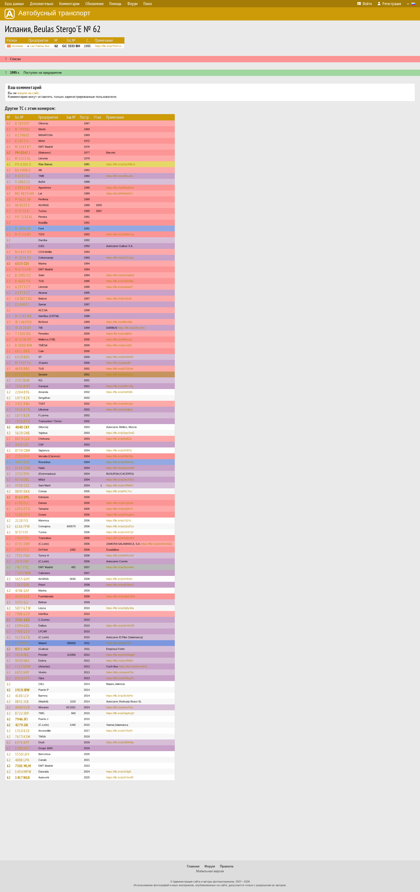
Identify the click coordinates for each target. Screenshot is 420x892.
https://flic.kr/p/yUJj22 (119, 345)
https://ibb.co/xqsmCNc (120, 672)
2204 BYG (22, 392)
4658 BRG (22, 368)
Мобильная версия (210, 871)
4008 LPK (22, 759)
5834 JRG (22, 654)
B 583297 (22, 123)
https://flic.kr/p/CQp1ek (119, 502)
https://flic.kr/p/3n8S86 (119, 392)
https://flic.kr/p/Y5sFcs (108, 46)
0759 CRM (22, 450)
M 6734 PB (23, 269)
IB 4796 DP (23, 339)
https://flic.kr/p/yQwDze (120, 526)
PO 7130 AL (24, 216)
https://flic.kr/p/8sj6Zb (118, 438)
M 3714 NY (23, 234)
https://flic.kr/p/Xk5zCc (119, 374)
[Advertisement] (210, 823)
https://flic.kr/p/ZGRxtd (119, 368)
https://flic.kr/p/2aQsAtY (120, 538)
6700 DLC (22, 503)
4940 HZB (22, 707)
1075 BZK (22, 397)
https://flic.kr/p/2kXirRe (119, 695)
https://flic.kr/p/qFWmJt (119, 584)
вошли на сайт (28, 93)
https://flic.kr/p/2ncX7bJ (120, 479)
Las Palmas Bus (40, 46)
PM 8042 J (22, 152)
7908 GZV (22, 613)
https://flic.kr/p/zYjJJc (118, 520)
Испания (17, 46)
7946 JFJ (21, 719)
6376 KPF (22, 742)
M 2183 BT (23, 146)
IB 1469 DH (23, 321)
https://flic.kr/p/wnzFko (119, 707)
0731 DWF (22, 543)
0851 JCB (22, 701)
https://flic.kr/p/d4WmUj (119, 462)
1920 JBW (22, 689)
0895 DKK (22, 491)
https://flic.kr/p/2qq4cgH (120, 713)
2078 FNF (22, 561)
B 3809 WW (23, 345)
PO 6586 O (23, 164)
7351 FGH (22, 555)
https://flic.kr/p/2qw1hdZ (120, 432)
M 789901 (22, 129)
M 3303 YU (23, 362)
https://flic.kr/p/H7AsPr (119, 730)
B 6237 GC (22, 175)
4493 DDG (22, 462)
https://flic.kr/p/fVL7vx (119, 491)
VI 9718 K (22, 211)
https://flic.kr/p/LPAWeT (120, 485)
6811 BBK (22, 351)
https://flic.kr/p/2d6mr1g (120, 234)
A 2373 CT (23, 286)
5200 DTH (22, 514)
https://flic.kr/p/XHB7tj (118, 450)
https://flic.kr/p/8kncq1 (119, 339)
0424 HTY (22, 678)
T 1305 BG (23, 333)
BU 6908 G (23, 170)
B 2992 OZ (23, 275)
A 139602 (22, 135)
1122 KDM (23, 666)
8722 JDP (22, 713)
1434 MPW (23, 771)
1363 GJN (22, 584)
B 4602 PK (23, 281)
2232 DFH (22, 456)
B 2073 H (22, 140)
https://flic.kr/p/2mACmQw (156, 543)
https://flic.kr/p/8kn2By (119, 321)
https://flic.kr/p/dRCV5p (119, 386)
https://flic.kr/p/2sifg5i (118, 771)
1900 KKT (22, 748)
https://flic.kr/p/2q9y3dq (120, 608)
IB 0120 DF (23, 327)
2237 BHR (22, 380)
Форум (209, 866)
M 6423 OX (23, 251)
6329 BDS (22, 357)
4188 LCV (22, 695)
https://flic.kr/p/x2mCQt (119, 532)
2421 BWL (22, 403)
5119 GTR (22, 637)
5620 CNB (22, 432)
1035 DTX (22, 508)
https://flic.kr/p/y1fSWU (119, 660)
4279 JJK (21, 724)
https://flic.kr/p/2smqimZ (120, 275)
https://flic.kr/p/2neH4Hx (133, 666)
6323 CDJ (22, 263)
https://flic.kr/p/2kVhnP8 (120, 625)
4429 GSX (22, 596)
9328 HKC (22, 660)
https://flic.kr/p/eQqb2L (119, 409)
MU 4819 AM (24, 193)
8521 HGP (22, 648)
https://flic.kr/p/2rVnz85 (119, 777)
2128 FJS (21, 520)
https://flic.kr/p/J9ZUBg (119, 281)
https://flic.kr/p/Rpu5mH (120, 187)
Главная (193, 866)
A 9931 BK (23, 187)
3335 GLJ (22, 602)
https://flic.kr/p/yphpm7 (119, 286)
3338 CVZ (22, 485)
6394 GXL (22, 625)
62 (9, 123)
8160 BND (22, 374)
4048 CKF (22, 427)
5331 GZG (22, 619)
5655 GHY (22, 578)
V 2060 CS (22, 181)
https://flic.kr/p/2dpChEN (120, 596)
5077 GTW (23, 608)
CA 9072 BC (23, 298)
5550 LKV (22, 754)
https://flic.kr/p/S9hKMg (119, 742)
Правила (226, 866)
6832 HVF (22, 672)
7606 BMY (22, 386)
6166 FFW (22, 526)
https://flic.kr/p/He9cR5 (119, 356)
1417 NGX (22, 777)
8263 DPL (22, 497)
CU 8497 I (22, 304)
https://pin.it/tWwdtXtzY (119, 193)
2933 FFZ (22, 549)
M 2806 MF (23, 228)
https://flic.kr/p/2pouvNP (120, 467)
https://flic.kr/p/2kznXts (131, 327)
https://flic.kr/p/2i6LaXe (119, 175)
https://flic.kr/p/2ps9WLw (120, 164)
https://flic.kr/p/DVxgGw (120, 514)
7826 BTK (22, 421)
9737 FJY (21, 532)
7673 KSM (22, 736)
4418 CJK (22, 444)
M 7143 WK (23, 316)
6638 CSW (22, 467)
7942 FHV (22, 538)
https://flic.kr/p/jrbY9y (118, 643)
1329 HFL (22, 643)
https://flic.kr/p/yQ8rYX (119, 508)
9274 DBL (22, 479)
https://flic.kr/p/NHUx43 (120, 555)
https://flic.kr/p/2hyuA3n (120, 567)
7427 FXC (22, 567)
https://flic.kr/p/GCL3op (119, 257)
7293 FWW (23, 573)
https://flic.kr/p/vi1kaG (119, 298)
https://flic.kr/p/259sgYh (120, 678)
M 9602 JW (23, 199)
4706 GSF (22, 590)
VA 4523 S (22, 205)
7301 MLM (23, 765)
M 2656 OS (23, 257)
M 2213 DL (23, 158)
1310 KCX (22, 730)
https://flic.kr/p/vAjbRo (119, 333)
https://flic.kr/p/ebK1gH (119, 403)
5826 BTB (22, 409)
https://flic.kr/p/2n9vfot (119, 578)
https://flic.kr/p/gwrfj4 (118, 362)
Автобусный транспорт (54, 13)
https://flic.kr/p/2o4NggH (120, 654)
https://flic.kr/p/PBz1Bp (119, 456)
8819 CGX (22, 438)
